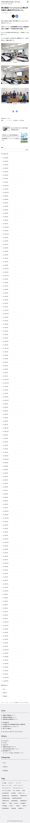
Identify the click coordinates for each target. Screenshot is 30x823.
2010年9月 (5, 629)
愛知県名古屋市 (6, 798)
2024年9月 (5, 237)
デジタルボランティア (18, 788)
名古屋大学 (6, 722)
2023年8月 (5, 282)
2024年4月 (5, 254)
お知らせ (5, 692)
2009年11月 (6, 649)
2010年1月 (5, 646)
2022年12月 (6, 310)
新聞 (11, 803)
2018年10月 (6, 431)
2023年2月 (5, 303)
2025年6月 (5, 206)
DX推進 (4, 783)
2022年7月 (5, 320)
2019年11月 (5, 396)
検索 (2, 147)
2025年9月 (5, 196)
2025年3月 (5, 216)
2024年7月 (5, 244)
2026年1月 (5, 182)
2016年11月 (5, 455)
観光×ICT (25, 805)
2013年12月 (5, 539)
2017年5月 (5, 445)
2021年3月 (5, 369)
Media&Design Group (10, 2)
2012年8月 (5, 566)
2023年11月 (5, 272)
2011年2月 (5, 615)
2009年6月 (5, 663)
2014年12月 (5, 511)
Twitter (5, 743)
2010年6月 (5, 632)
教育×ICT (5, 803)
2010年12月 (5, 622)
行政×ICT (12, 805)
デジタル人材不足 (7, 790)
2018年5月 (5, 435)
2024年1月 (5, 265)
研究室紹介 (15, 120)
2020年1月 (5, 393)
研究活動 (22, 120)
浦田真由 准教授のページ (9, 717)
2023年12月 (6, 268)
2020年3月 (5, 386)
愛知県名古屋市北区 (17, 798)
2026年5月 (5, 168)
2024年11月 (5, 230)
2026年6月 (5, 164)
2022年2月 (5, 334)
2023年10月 (6, 275)
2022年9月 (5, 317)
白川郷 (16, 803)
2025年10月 (6, 192)
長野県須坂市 (6, 808)
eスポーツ (11, 783)
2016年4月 (5, 473)
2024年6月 (5, 248)
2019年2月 (5, 421)
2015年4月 (5, 500)
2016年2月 (5, 480)
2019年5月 (5, 410)
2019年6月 (5, 407)
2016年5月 (5, 469)
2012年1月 (5, 580)
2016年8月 (5, 466)
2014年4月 (5, 532)
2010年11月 (5, 625)
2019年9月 (5, 403)
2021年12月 (5, 341)
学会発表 (14, 793)
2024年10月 (6, 234)
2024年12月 (6, 227)
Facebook (6, 741)
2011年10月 (5, 590)
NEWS (7, 702)
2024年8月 (5, 241)
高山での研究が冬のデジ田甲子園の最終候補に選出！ (19, 128)
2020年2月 (5, 390)
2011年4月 (5, 608)
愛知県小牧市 (6, 800)
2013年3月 (5, 556)
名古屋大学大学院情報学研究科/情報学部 (14, 724)
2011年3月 (5, 611)
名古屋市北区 (6, 793)
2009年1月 (5, 674)
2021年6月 (5, 358)
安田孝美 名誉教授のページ (10, 719)
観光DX (18, 805)
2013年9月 (5, 545)
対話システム (22, 793)
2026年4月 (5, 171)
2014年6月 (5, 525)
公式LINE (5, 745)
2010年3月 (5, 639)
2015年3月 (5, 504)
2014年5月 (5, 528)
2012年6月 (5, 570)
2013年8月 (5, 549)
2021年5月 (5, 362)
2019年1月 (5, 424)
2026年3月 (5, 175)
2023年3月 (5, 299)
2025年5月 (5, 209)
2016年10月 (6, 459)
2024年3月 (5, 258)
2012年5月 (5, 573)
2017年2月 (5, 452)
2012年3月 (5, 577)
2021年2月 (5, 372)
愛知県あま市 (24, 795)
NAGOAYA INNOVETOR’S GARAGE (13, 731)
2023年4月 (5, 296)
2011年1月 (5, 618)
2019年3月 (5, 417)
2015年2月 (5, 507)
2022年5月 (5, 327)
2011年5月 (5, 604)
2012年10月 (5, 563)
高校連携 (14, 808)
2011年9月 (5, 594)
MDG (11, 12)
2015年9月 (5, 483)
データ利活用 (17, 790)
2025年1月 (5, 223)
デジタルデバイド (7, 788)
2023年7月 (5, 286)
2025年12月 (6, 185)
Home (2, 702)
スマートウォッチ (19, 785)
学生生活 (5, 696)
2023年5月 (5, 293)
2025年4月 (5, 213)
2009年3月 (5, 667)
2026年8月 (5, 157)
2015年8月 (5, 487)
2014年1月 (5, 535)
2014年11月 (5, 514)
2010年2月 (5, 642)
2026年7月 (5, 161)
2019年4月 (5, 414)
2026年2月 (5, 178)
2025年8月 (5, 199)
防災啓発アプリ (7, 751)
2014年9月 (5, 521)
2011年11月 (5, 587)
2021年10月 (5, 348)
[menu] (27, 1)
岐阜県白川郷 (6, 795)
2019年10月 (6, 400)
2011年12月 (5, 584)
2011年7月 (5, 601)
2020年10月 (6, 383)
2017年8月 (5, 438)
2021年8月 (5, 355)
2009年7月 (5, 660)
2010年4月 (5, 636)
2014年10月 (6, 518)
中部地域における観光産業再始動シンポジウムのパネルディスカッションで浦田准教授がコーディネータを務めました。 (11, 137)
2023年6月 (5, 289)
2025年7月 (5, 202)
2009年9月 (5, 653)
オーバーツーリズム (7, 785)
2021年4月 (5, 365)
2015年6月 (5, 494)
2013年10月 (5, 542)
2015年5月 (5, 497)
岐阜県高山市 (15, 795)
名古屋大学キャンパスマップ (10, 726)
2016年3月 (5, 476)
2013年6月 (5, 552)
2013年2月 (5, 559)
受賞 (24, 790)
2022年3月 (5, 331)
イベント (10, 120)
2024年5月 (5, 251)
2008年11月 (6, 677)
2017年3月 (5, 448)
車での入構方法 (7, 728)
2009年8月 (5, 656)
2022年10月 (6, 313)
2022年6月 (5, 324)
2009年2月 (5, 670)
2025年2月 (5, 220)
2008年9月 (5, 681)
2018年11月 (5, 428)
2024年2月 (5, 261)
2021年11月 (5, 344)
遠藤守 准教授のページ (9, 715)
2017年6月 (5, 441)
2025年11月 (5, 189)
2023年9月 (5, 279)
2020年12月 (6, 379)
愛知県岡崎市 (15, 800)
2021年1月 (5, 376)
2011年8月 (5, 597)
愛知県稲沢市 (24, 800)
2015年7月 (5, 490)
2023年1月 (5, 306)
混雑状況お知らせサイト (9, 747)
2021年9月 (5, 351)
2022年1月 (5, 338)
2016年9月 (5, 462)
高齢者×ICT (21, 808)
